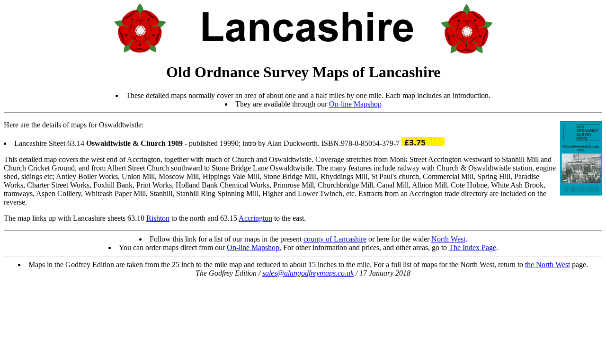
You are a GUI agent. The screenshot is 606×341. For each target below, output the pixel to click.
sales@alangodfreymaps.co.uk (308, 273)
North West (448, 239)
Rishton (157, 218)
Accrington (255, 218)
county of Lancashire (334, 239)
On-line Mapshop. (254, 247)
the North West (547, 264)
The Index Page (472, 247)
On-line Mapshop (355, 104)
